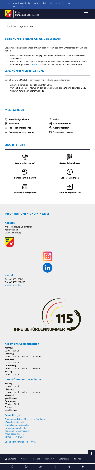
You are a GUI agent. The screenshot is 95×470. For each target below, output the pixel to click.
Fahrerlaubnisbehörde (15, 428)
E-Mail (34, 64)
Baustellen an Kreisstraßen (17, 425)
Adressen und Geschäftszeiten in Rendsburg (25, 419)
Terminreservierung (14, 436)
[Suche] (12, 467)
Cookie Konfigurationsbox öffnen (20, 441)
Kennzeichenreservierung (17, 431)
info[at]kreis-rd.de (13, 285)
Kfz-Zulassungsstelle (14, 434)
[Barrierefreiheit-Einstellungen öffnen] (91, 454)
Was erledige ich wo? (14, 422)
